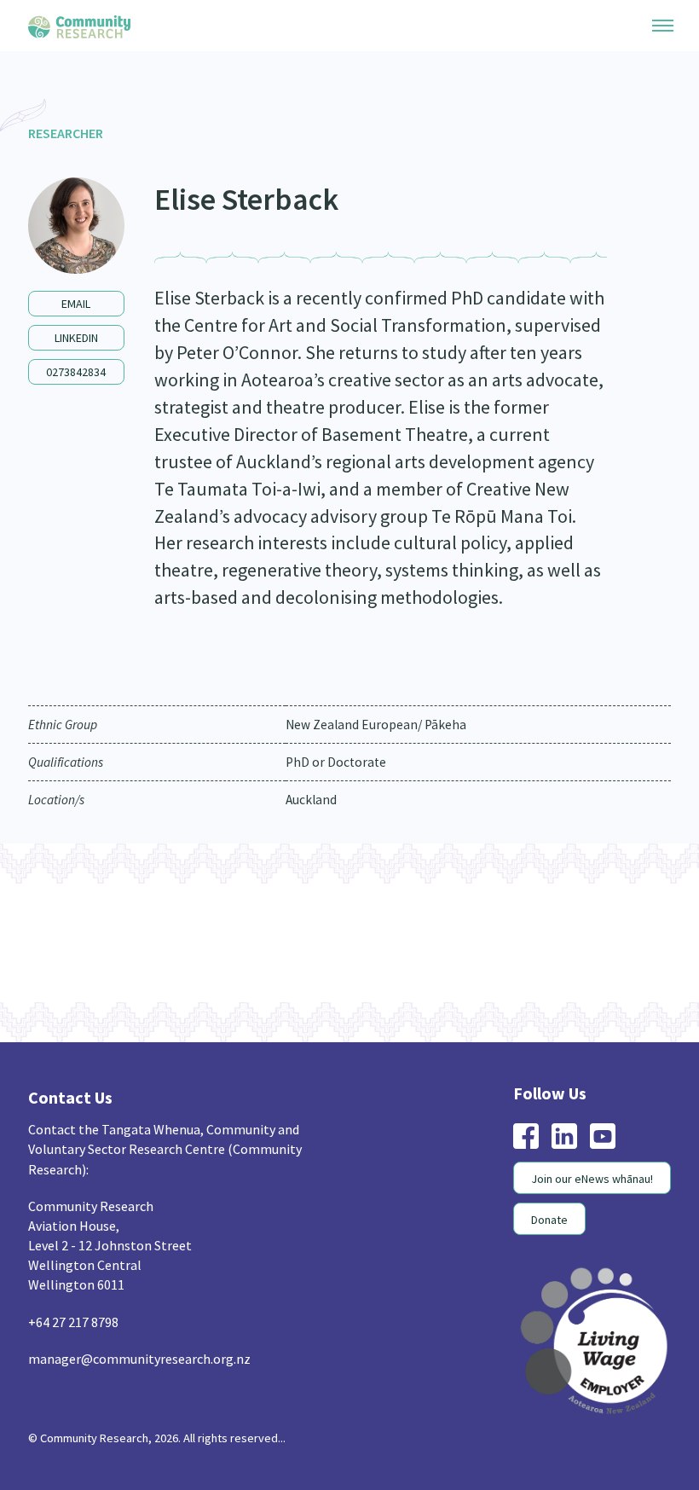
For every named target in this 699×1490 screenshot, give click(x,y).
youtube (602, 1136)
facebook (526, 1136)
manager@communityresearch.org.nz (139, 1358)
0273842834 (76, 372)
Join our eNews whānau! (592, 1178)
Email (75, 303)
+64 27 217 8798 (73, 1322)
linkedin (564, 1136)
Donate (549, 1219)
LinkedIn (76, 337)
